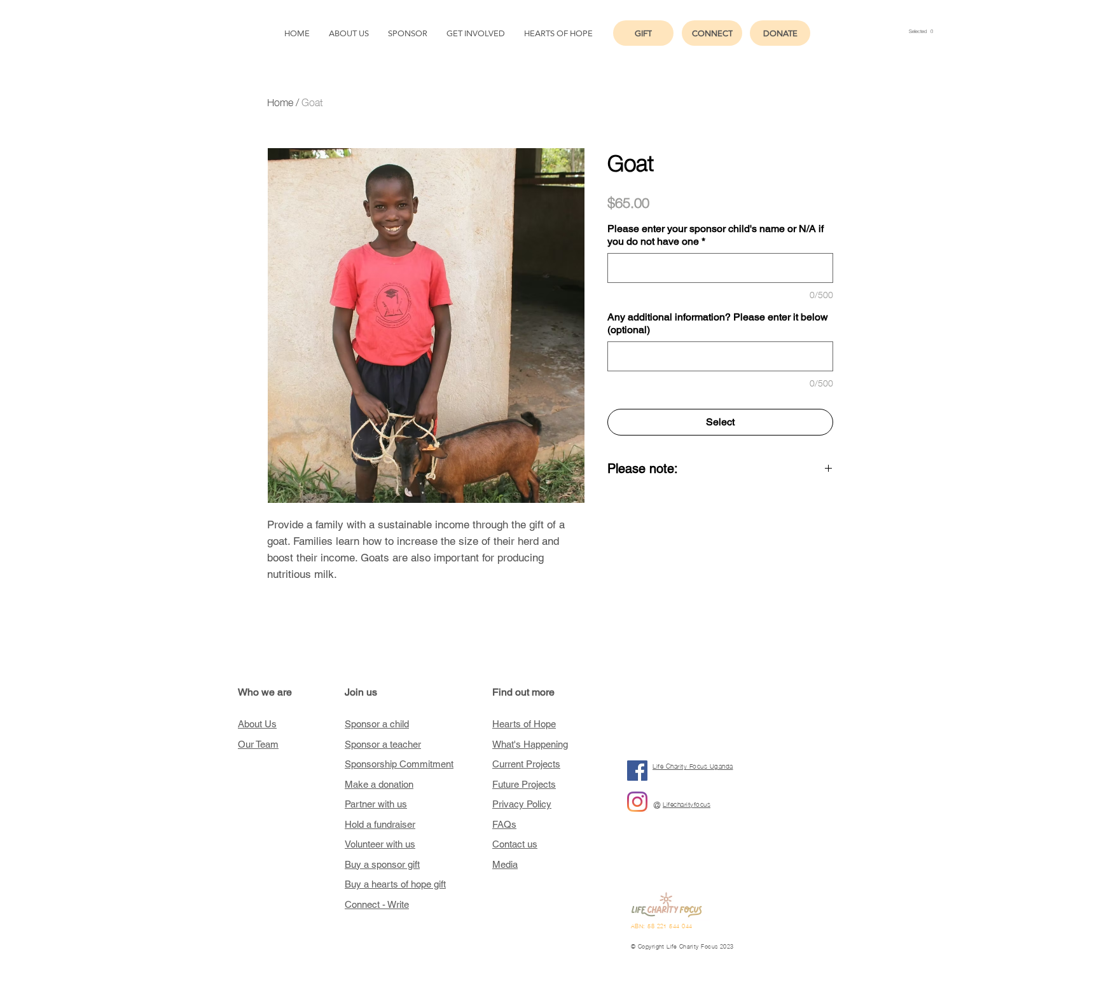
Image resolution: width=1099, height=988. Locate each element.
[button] (921, 31)
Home (280, 101)
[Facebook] (637, 770)
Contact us (514, 844)
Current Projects (526, 763)
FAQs (504, 824)
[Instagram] (637, 802)
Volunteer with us (380, 844)
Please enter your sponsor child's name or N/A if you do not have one (715, 235)
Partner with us (376, 804)
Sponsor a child (377, 723)
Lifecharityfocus (686, 804)
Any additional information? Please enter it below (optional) (717, 323)
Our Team (258, 744)
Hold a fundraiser (380, 824)
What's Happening (530, 744)
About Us (257, 723)
